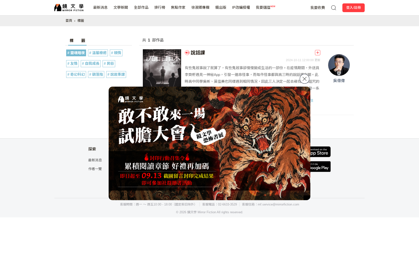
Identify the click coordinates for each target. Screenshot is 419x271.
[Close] (304, 79)
